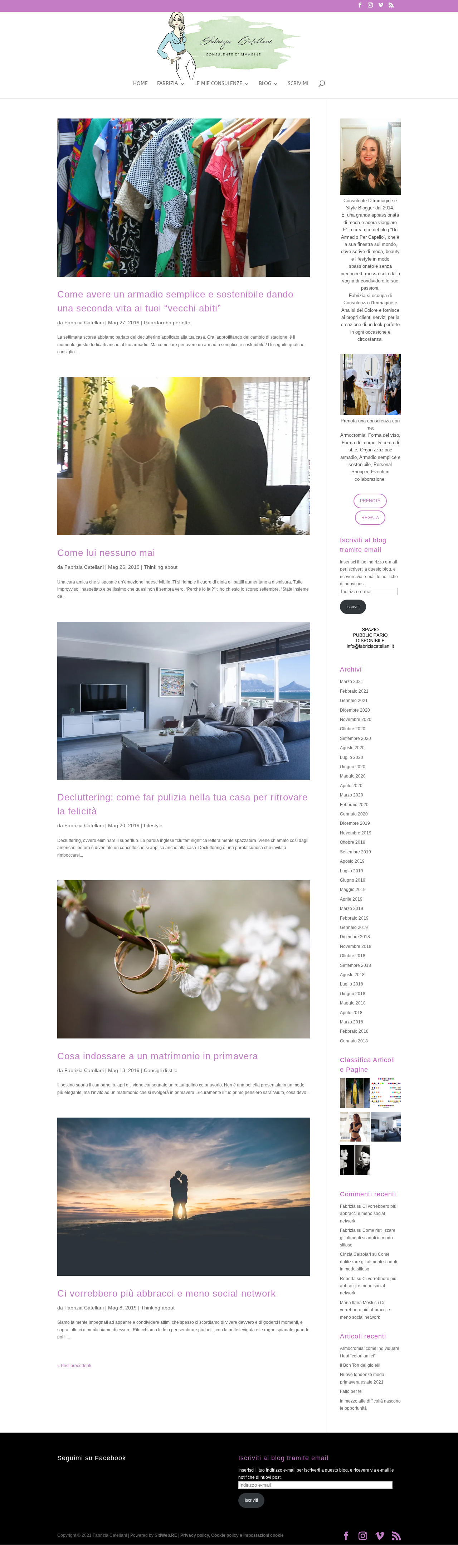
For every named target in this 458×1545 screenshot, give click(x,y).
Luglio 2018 (351, 984)
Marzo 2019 (351, 908)
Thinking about (160, 567)
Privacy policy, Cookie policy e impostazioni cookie (232, 1535)
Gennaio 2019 (354, 927)
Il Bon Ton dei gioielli (360, 1365)
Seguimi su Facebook (91, 1458)
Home (140, 84)
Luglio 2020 (351, 757)
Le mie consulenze (218, 84)
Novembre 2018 (355, 946)
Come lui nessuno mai (106, 552)
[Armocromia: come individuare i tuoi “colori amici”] (386, 1094)
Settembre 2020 (355, 738)
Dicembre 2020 (355, 710)
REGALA (370, 517)
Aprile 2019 (351, 899)
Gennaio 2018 (354, 1040)
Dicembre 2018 (355, 936)
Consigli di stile (160, 1070)
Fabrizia (167, 84)
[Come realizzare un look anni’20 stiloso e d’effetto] (355, 1161)
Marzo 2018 (351, 1022)
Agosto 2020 (352, 747)
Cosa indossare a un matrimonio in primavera (157, 1056)
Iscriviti (353, 606)
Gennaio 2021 (354, 700)
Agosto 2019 (352, 861)
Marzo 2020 (351, 795)
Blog (265, 84)
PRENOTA (370, 500)
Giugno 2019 (352, 880)
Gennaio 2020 (354, 814)
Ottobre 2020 (352, 728)
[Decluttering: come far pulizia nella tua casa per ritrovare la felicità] (386, 1128)
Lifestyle (153, 825)
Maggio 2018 (353, 1003)
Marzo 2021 (351, 681)
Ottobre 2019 (352, 842)
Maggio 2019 (353, 889)
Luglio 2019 (351, 870)
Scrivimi (298, 84)
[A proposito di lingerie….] (355, 1128)
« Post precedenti (74, 1365)
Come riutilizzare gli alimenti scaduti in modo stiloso (367, 1238)
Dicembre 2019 (355, 823)
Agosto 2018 (352, 974)
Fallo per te (351, 1391)
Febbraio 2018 (354, 1031)
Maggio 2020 (353, 776)
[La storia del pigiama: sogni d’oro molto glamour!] (355, 1094)
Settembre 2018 (355, 965)
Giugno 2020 (352, 766)
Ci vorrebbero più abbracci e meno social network (166, 1293)
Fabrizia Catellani (84, 322)
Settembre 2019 (355, 851)
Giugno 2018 (352, 993)
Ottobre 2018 (352, 955)
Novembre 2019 (355, 833)
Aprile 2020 (351, 785)
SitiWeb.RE (166, 1535)
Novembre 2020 (355, 719)
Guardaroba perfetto (167, 322)
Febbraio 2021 (354, 691)
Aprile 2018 (351, 1012)
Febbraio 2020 (354, 804)
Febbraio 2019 (354, 918)
